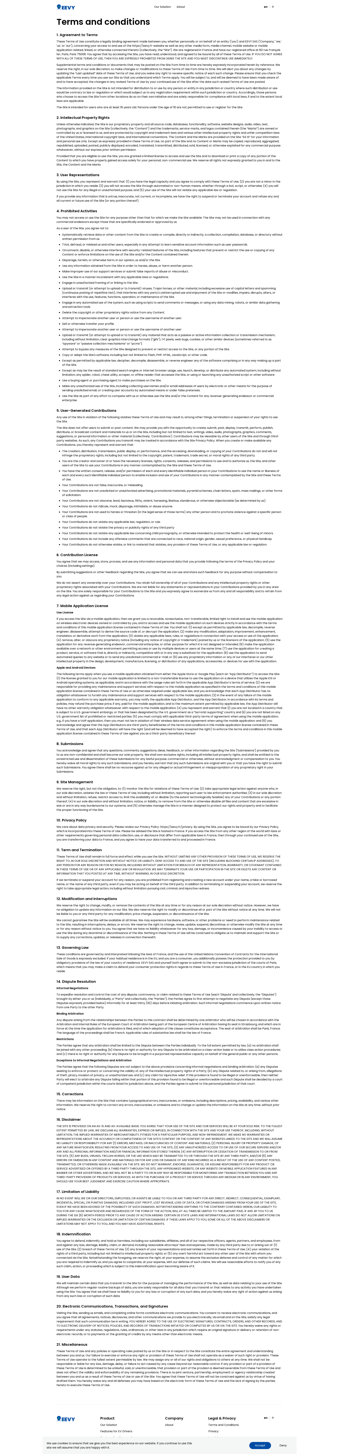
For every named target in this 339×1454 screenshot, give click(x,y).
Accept (260, 1445)
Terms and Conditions (223, 1425)
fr (273, 7)
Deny (283, 1445)
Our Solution (162, 7)
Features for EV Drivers (116, 1431)
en (265, 7)
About (181, 7)
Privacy (213, 1431)
